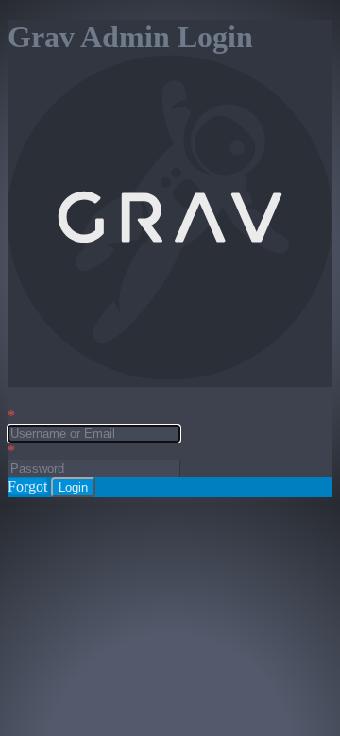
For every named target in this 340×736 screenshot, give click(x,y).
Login (73, 487)
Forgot (27, 486)
